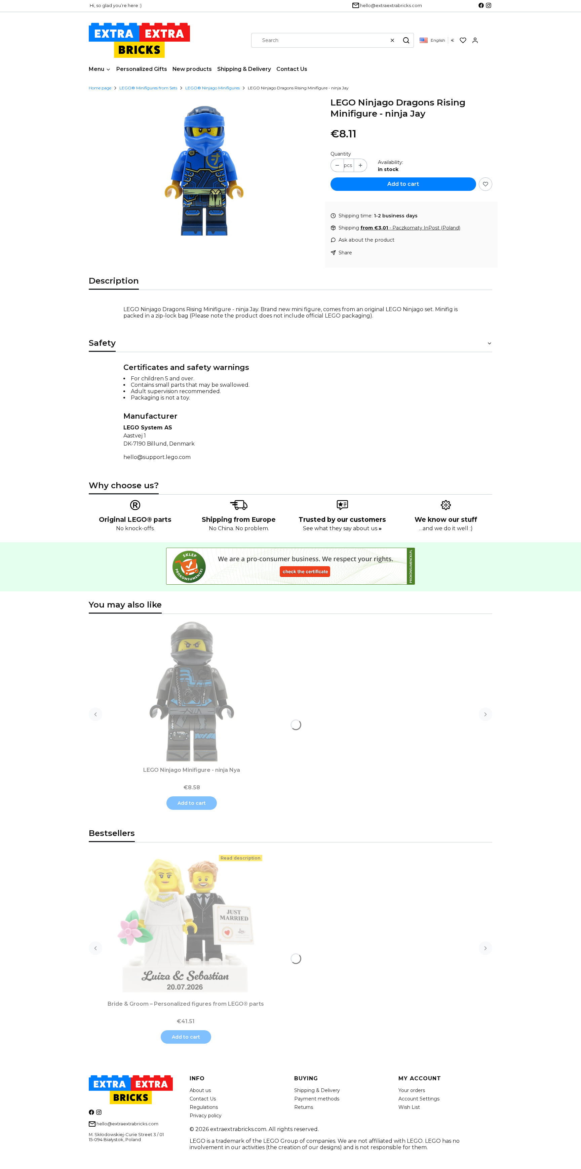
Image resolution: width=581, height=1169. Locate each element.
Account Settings (418, 1099)
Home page (100, 87)
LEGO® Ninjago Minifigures (212, 87)
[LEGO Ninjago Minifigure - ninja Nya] (192, 691)
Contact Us (203, 1099)
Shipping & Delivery (317, 1090)
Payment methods (316, 1099)
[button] (406, 40)
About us (200, 1090)
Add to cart (403, 184)
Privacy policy (206, 1116)
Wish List (409, 1107)
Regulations (204, 1107)
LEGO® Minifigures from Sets (148, 87)
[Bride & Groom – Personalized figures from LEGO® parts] (186, 925)
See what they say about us (342, 528)
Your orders (411, 1090)
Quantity (341, 154)
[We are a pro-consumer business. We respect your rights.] (290, 583)
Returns (303, 1107)
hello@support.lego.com (157, 457)
